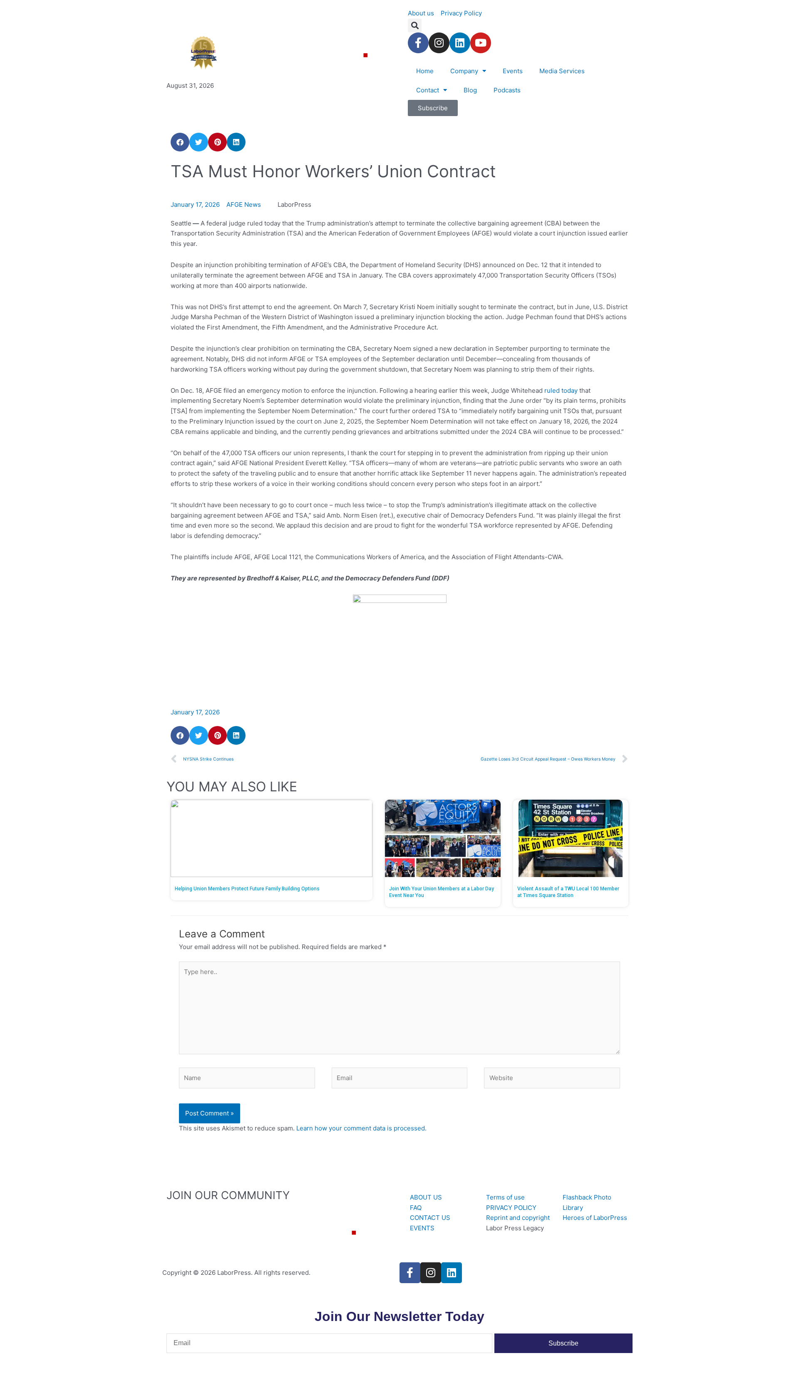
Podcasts (507, 90)
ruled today (561, 390)
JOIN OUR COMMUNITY (228, 1195)
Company (464, 71)
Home (425, 71)
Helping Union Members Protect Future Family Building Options (247, 889)
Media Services (562, 71)
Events (513, 71)
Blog (470, 90)
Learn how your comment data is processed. (361, 1128)
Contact (427, 90)
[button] (415, 25)
